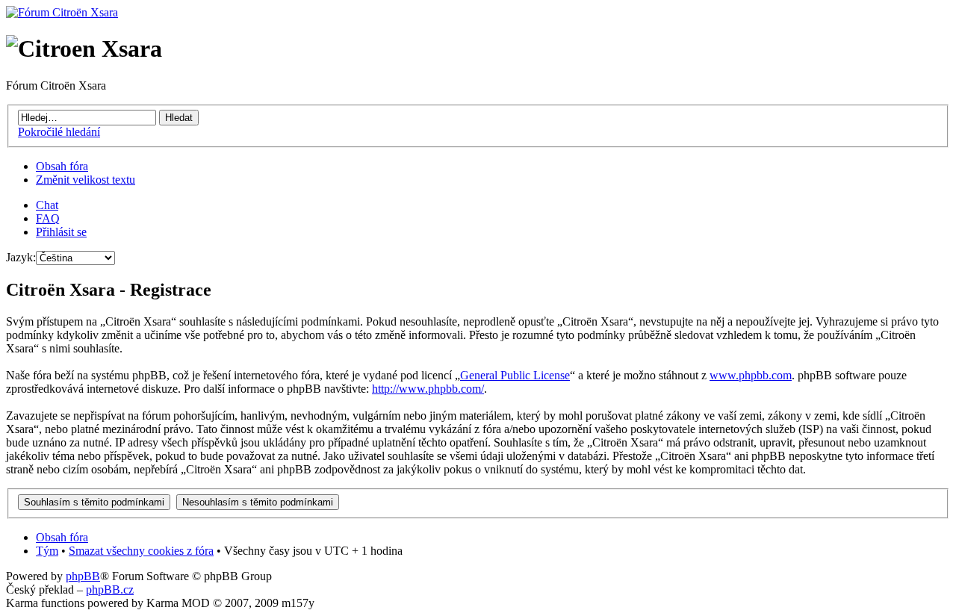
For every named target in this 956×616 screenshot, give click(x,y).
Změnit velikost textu (85, 179)
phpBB (83, 576)
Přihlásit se (61, 231)
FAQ (48, 218)
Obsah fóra (62, 166)
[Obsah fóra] (62, 12)
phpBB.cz (110, 589)
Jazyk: (21, 257)
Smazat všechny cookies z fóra (141, 550)
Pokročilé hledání (59, 131)
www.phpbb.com (751, 375)
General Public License (515, 375)
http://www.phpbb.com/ (428, 388)
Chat (47, 205)
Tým (47, 550)
